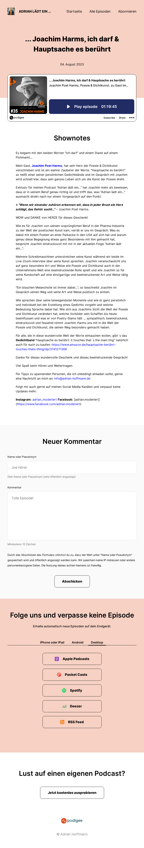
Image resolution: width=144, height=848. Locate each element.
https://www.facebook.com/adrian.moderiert (48, 404)
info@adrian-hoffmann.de (72, 378)
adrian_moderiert (44, 399)
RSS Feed (76, 722)
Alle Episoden (100, 11)
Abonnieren (127, 11)
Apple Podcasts (76, 659)
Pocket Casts (76, 675)
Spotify (76, 690)
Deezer (76, 706)
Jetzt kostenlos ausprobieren (72, 793)
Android (77, 642)
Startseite (74, 11)
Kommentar (14, 487)
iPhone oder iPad (52, 642)
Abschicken (72, 581)
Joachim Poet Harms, (47, 165)
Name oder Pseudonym (22, 456)
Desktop (97, 642)
